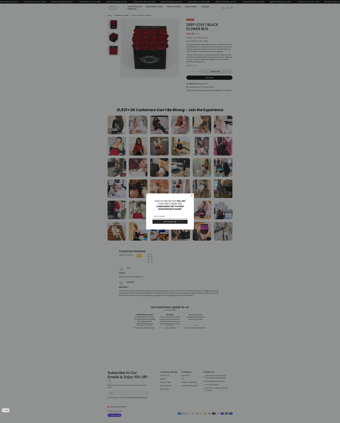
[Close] (192, 195)
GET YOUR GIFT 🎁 (170, 222)
